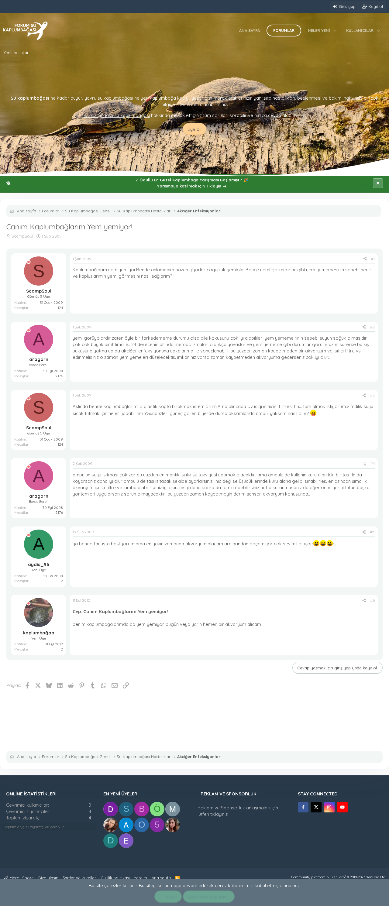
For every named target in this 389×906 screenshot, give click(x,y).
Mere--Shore (21, 877)
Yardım (140, 877)
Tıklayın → (215, 186)
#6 (372, 600)
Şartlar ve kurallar (79, 877)
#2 (372, 327)
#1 (373, 258)
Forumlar (283, 30)
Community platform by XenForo (338, 877)
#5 (372, 532)
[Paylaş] (365, 259)
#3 (372, 395)
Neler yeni (319, 30)
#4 (372, 463)
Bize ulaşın (48, 877)
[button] (335, 30)
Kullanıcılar (360, 30)
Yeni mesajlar (16, 52)
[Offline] (28, 262)
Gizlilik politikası (115, 877)
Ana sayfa (249, 30)
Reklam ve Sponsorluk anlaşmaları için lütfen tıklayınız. (238, 811)
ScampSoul (22, 236)
